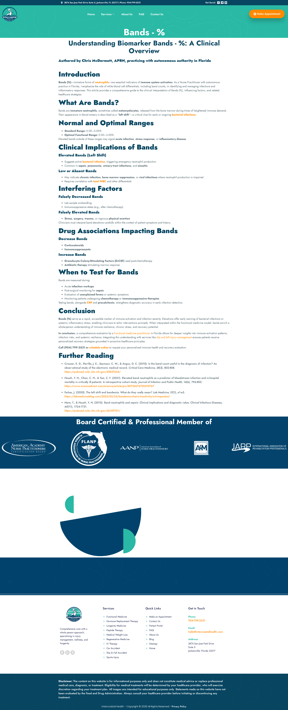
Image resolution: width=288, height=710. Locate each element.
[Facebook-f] (218, 2)
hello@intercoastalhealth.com (205, 632)
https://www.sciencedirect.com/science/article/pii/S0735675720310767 (109, 386)
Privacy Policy (179, 706)
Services (106, 14)
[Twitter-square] (67, 652)
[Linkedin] (226, 2)
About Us (126, 14)
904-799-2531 (196, 620)
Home (91, 14)
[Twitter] (222, 2)
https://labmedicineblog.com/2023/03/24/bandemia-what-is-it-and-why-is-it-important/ (117, 396)
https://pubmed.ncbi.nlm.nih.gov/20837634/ (92, 372)
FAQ (141, 14)
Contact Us (156, 14)
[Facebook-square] (62, 652)
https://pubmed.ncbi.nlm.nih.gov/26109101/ (92, 411)
